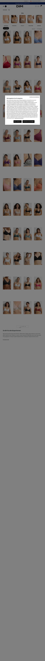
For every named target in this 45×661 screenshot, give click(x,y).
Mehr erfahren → (17, 121)
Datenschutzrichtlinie (19, 118)
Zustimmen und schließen (28, 121)
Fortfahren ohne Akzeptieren (34, 96)
